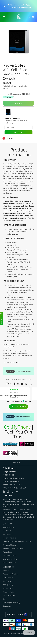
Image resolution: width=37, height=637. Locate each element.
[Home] (18, 17)
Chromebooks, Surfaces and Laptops (17, 541)
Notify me (18, 132)
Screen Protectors (9, 555)
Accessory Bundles (10, 559)
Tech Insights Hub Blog (11, 602)
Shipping (15, 86)
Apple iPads (7, 531)
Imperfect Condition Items (13, 548)
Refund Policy (8, 588)
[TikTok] (13, 491)
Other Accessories (9, 562)
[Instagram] (8, 491)
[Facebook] (4, 491)
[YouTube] (17, 491)
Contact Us (7, 606)
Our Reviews (7, 581)
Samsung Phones (9, 545)
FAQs (4, 599)
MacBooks (6, 534)
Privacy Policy (8, 584)
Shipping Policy (8, 592)
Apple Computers (9, 538)
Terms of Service (9, 595)
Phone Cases (7, 552)
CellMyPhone (14, 633)
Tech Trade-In (8, 577)
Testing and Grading (10, 574)
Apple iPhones (8, 527)
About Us (6, 570)
